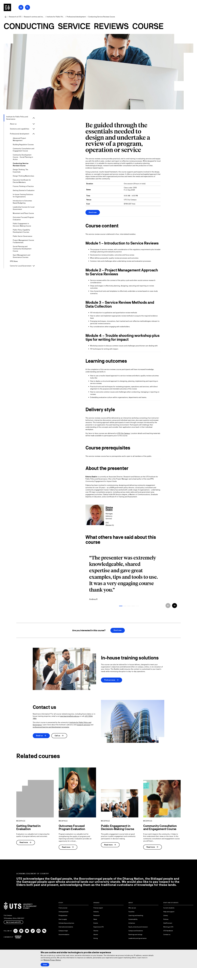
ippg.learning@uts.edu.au (69, 716)
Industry (96, 911)
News (95, 919)
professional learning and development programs (51, 727)
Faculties (131, 911)
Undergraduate (63, 911)
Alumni (95, 934)
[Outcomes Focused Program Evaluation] (77, 792)
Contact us (166, 934)
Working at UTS (168, 927)
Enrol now (93, 212)
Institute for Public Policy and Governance (17, 118)
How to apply (63, 919)
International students (66, 927)
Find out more (111, 680)
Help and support (168, 911)
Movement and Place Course (23, 213)
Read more (26, 842)
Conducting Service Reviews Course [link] (101, 17)
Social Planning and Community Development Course (22, 248)
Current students (168, 908)
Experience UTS (98, 927)
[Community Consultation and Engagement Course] (162, 798)
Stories (95, 930)
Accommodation (64, 934)
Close (45, 964)
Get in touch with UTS (13, 922)
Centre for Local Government (20, 266)
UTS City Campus (123, 433)
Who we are (132, 908)
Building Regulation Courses (23, 145)
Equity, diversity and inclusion (138, 927)
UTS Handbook (168, 930)
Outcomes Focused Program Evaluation (23, 218)
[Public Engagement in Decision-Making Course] (119, 803)
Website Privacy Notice (52, 960)
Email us (41, 735)
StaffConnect (167, 923)
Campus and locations (135, 930)
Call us (59, 735)
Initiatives (131, 923)
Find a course (63, 908)
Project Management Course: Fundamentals (23, 241)
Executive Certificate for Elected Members (22, 181)
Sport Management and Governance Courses (21, 256)
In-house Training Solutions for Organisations (23, 195)
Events (95, 923)
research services (83, 725)
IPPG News (14, 261)
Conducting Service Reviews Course (20, 164)
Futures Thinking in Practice (23, 186)
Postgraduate (63, 915)
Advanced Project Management (19, 139)
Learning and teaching (135, 915)
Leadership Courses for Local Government (23, 208)
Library (165, 915)
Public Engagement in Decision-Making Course (22, 225)
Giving (95, 938)
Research (96, 915)
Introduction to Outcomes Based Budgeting (22, 202)
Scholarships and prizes (66, 923)
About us (13, 124)
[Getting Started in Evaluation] (35, 798)
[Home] (6, 17)
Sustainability (132, 919)
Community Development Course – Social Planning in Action (23, 157)
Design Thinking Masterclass (23, 176)
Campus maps (63, 930)
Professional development (19, 134)
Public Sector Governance (22, 236)
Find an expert (98, 908)
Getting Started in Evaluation (23, 190)
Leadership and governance (137, 938)
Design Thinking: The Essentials (20, 171)
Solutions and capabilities (19, 129)
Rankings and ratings (135, 934)
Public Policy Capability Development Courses (21, 231)
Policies (165, 919)
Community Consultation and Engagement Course (23, 150)
